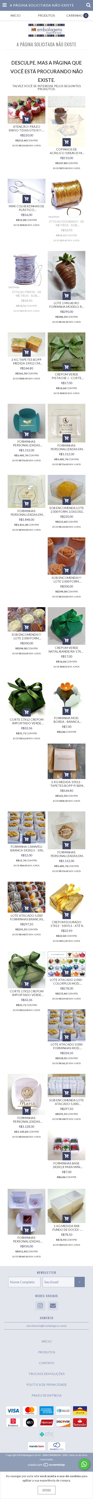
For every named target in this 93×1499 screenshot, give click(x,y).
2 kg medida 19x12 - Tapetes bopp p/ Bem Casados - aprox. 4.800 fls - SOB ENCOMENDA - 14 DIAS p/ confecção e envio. (66, 783)
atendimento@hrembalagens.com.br (46, 1325)
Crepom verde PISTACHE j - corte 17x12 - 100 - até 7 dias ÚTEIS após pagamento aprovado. (66, 376)
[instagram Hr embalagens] (40, 1306)
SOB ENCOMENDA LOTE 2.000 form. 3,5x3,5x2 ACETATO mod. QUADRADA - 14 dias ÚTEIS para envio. (66, 509)
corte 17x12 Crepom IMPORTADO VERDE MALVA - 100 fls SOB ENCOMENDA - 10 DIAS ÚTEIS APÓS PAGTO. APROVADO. (26, 993)
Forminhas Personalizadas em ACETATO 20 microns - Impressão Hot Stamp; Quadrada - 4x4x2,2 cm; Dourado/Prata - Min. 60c (26, 512)
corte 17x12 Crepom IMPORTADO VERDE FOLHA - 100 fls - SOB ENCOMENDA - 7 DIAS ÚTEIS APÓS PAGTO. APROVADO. (26, 721)
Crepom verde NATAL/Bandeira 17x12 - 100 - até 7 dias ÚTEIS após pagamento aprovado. (66, 649)
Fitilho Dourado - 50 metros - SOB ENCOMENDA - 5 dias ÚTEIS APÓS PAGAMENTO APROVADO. (66, 223)
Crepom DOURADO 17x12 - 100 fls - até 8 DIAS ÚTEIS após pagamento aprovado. (66, 923)
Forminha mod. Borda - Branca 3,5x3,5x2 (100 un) (66, 719)
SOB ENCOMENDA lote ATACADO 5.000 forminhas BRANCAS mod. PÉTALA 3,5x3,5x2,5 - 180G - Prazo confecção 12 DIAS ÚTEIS (66, 1102)
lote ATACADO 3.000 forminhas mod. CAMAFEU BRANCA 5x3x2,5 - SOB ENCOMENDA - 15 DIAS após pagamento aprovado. (66, 1046)
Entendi (46, 1490)
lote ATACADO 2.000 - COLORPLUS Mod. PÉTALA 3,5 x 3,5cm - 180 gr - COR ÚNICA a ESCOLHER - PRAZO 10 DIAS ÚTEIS (66, 981)
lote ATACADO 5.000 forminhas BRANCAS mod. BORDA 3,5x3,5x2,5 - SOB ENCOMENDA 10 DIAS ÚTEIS (26, 917)
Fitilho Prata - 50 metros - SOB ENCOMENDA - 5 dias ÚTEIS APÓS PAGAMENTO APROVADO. (26, 293)
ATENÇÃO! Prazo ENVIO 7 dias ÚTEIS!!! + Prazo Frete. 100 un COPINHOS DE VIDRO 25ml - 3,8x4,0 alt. (26, 128)
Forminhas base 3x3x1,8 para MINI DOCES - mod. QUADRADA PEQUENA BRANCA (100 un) (66, 1165)
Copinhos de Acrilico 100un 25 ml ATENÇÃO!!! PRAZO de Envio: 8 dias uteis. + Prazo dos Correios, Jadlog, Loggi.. (66, 151)
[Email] (53, 1306)
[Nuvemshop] (47, 1466)
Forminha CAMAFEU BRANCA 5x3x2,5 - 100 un (26, 848)
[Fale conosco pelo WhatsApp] (84, 1464)
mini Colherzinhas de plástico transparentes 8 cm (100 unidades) (26, 208)
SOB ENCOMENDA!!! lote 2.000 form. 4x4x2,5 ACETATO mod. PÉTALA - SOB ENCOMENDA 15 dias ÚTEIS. (26, 636)
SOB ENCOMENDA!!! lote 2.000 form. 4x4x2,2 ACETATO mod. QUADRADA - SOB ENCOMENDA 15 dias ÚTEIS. (66, 579)
